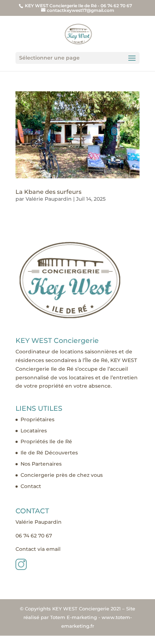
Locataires (34, 430)
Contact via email (38, 549)
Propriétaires (37, 419)
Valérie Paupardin (49, 199)
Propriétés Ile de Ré (46, 441)
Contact (31, 486)
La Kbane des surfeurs (48, 191)
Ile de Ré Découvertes (49, 452)
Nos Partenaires (41, 464)
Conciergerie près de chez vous (62, 475)
